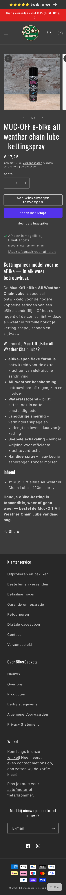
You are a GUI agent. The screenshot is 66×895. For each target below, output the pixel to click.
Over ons (15, 684)
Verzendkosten (32, 162)
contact (24, 763)
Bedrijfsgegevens (22, 704)
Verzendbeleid (19, 645)
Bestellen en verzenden (27, 584)
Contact (14, 635)
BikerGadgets (26, 888)
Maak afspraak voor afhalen (32, 252)
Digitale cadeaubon (23, 624)
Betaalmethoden (21, 594)
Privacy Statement (23, 724)
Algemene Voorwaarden (27, 714)
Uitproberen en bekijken (28, 574)
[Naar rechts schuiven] (42, 118)
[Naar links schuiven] (24, 118)
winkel (13, 757)
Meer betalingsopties (33, 223)
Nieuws (13, 674)
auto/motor (17, 789)
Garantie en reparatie (25, 604)
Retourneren (18, 614)
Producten (16, 694)
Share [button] (14, 531)
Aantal (9, 174)
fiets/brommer (20, 795)
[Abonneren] (53, 828)
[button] (6, 33)
